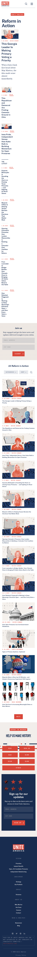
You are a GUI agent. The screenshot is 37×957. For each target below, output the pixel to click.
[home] (5, 4)
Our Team (18, 907)
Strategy (18, 882)
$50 (9, 755)
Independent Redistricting (18, 872)
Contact (18, 913)
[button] (31, 3)
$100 (27, 755)
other (18, 768)
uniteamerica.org (10, 943)
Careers (18, 910)
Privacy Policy (21, 955)
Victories (18, 894)
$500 (27, 761)
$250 (10, 761)
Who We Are (18, 904)
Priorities (18, 863)
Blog (18, 925)
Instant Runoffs (18, 866)
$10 (9, 748)
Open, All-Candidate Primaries (18, 869)
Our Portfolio (18, 884)
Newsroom (18, 923)
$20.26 (27, 748)
